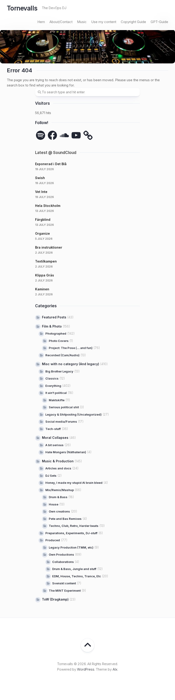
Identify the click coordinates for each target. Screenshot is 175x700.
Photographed (55, 333)
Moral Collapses (55, 438)
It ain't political (56, 393)
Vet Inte (41, 192)
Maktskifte (56, 400)
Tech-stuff (53, 429)
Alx (115, 669)
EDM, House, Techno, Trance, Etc (76, 576)
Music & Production (58, 461)
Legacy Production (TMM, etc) (71, 547)
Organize (42, 233)
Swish (40, 178)
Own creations (59, 511)
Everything (53, 386)
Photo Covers (59, 341)
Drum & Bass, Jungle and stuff (74, 569)
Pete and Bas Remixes (65, 518)
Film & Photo (52, 326)
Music (82, 22)
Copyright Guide (133, 22)
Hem (41, 22)
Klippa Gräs (44, 275)
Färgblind (42, 219)
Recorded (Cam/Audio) (62, 355)
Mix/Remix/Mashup (59, 490)
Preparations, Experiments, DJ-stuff (71, 533)
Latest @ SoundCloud (55, 152)
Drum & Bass (58, 497)
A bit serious (54, 445)
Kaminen (42, 289)
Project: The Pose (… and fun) (71, 348)
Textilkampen (46, 261)
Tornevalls (22, 8)
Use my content (103, 22)
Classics (52, 378)
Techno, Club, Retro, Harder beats (73, 526)
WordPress (85, 669)
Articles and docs (58, 468)
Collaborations (63, 562)
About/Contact (60, 22)
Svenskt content (64, 583)
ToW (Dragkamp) (55, 599)
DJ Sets (51, 475)
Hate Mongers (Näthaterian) (65, 452)
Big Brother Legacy (59, 371)
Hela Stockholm (47, 206)
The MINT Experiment (65, 590)
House (53, 504)
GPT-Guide (159, 22)
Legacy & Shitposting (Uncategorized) (73, 414)
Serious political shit (64, 407)
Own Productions (61, 554)
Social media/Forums (61, 421)
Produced (52, 540)
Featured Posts (54, 317)
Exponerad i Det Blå (51, 164)
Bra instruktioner (48, 247)
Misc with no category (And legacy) (70, 364)
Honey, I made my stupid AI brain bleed (74, 482)
